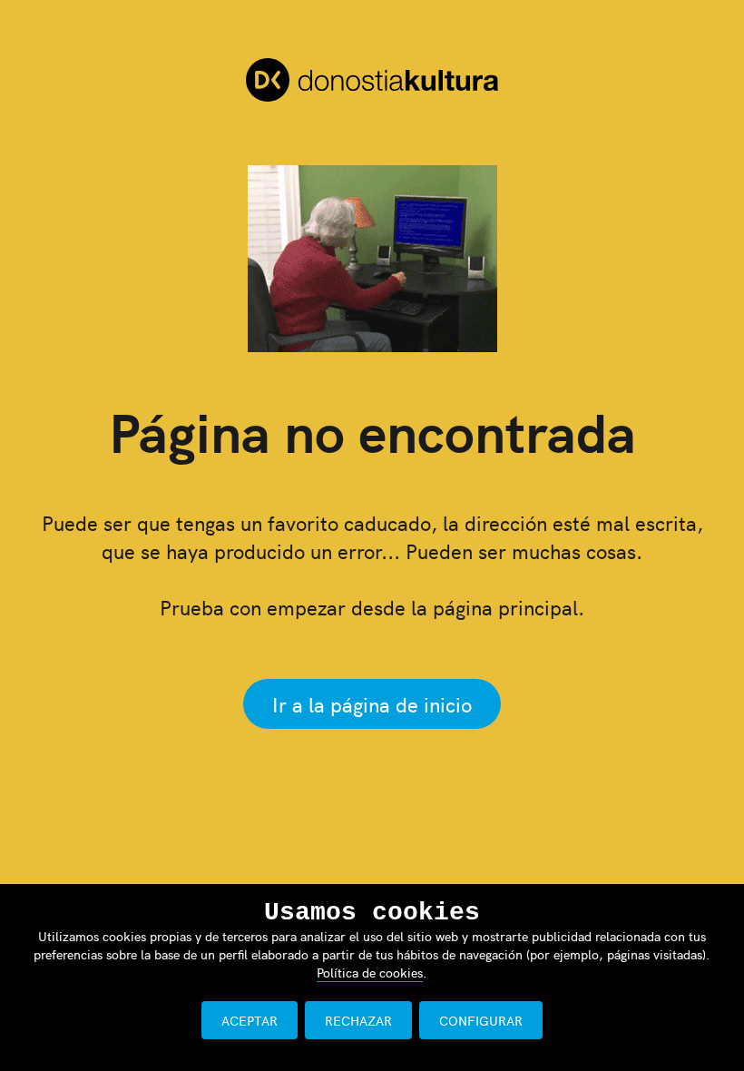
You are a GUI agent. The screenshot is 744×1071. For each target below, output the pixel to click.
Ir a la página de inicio (372, 704)
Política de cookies (370, 972)
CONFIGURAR (481, 1020)
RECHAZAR (358, 1020)
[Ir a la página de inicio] (372, 82)
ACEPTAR (249, 1020)
